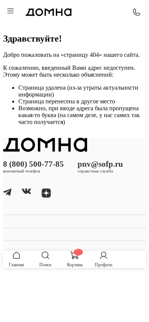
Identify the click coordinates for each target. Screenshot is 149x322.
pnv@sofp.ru (100, 163)
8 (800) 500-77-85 (33, 163)
